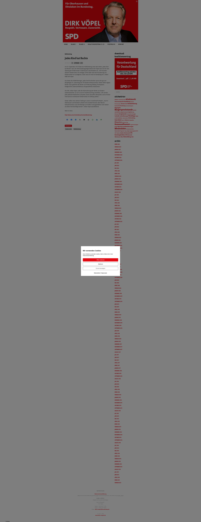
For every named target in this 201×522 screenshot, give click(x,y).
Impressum (104, 273)
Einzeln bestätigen (100, 268)
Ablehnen (100, 264)
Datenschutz (97, 273)
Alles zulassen (101, 259)
